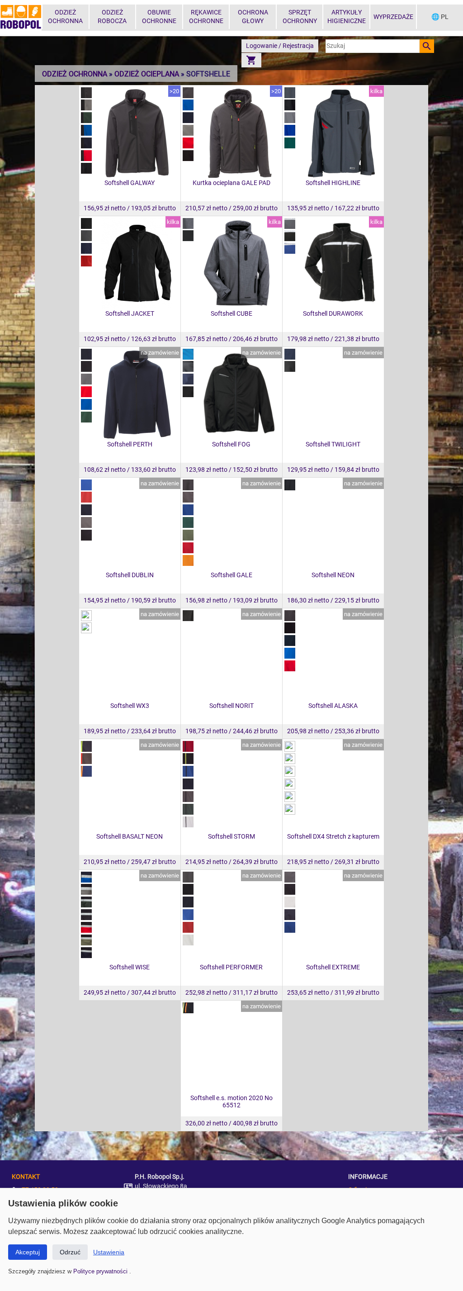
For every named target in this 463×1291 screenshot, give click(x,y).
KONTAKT (26, 1177)
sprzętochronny (300, 17)
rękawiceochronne (206, 17)
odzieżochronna (65, 17)
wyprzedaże (393, 17)
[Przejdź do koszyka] (251, 60)
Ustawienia (108, 1252)
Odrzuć (70, 1252)
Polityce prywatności (101, 1271)
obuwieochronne (159, 17)
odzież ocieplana (146, 74)
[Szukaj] (427, 46)
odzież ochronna (74, 74)
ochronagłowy (253, 17)
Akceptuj (27, 1252)
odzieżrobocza (112, 17)
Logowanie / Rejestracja (280, 46)
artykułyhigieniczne (346, 17)
